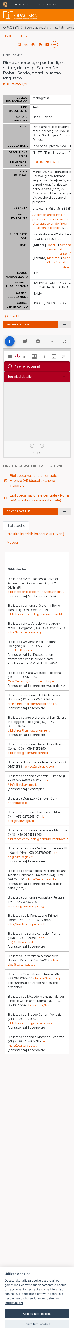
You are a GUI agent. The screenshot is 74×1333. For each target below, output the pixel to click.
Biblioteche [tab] (16, 526)
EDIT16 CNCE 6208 (46, 162)
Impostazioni (14, 1302)
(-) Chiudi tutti (14, 316)
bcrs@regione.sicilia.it (43, 879)
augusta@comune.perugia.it (28, 906)
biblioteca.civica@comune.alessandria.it (36, 592)
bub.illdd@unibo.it (20, 650)
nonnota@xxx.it (19, 803)
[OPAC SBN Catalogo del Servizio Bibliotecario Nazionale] (8, 15)
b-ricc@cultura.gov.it (39, 766)
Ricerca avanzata (36, 27)
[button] (26, 44)
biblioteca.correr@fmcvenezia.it (30, 1023)
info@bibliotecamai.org (24, 632)
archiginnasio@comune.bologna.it (32, 704)
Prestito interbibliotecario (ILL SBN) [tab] (35, 534)
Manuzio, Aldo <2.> (53, 260)
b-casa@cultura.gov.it (50, 978)
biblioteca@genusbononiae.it (29, 730)
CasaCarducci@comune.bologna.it (32, 681)
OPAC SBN (11, 27)
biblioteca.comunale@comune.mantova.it (38, 839)
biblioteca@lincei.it (41, 1005)
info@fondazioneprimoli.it (26, 924)
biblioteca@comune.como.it (28, 753)
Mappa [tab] (12, 542)
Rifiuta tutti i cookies (37, 1324)
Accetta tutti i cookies (37, 1313)
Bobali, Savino (51, 247)
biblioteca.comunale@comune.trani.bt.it (36, 614)
